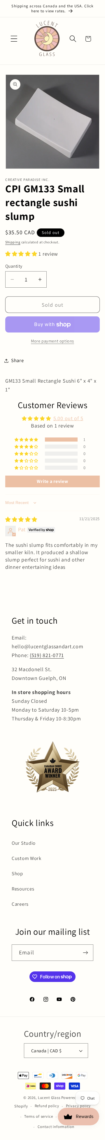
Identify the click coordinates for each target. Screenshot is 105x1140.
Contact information (56, 1126)
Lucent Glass (49, 1097)
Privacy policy (78, 1105)
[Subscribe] (85, 952)
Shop (17, 873)
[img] (21, 519)
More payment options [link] (52, 341)
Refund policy (47, 1105)
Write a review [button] (52, 481)
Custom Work (26, 858)
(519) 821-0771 (47, 655)
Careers (20, 904)
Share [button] (17, 360)
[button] (14, 39)
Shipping (12, 242)
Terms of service (38, 1116)
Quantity (13, 266)
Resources (23, 888)
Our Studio (24, 843)
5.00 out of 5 (68, 418)
